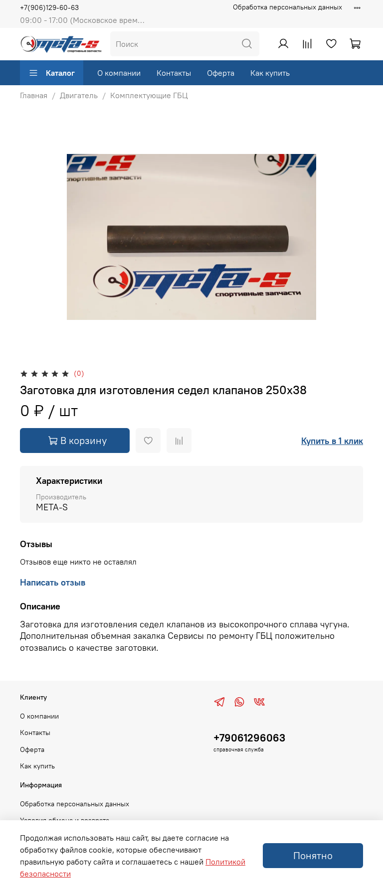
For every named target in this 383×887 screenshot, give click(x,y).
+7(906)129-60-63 (49, 7)
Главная (33, 95)
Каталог (60, 73)
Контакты (174, 73)
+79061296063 (249, 737)
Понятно (313, 855)
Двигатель (79, 95)
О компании (119, 73)
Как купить (270, 73)
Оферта (220, 73)
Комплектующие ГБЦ (149, 95)
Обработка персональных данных (287, 6)
